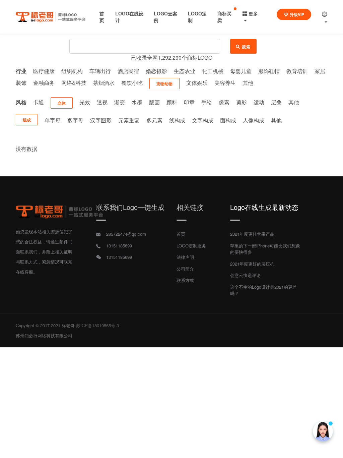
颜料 (171, 102)
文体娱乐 (197, 83)
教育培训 (297, 71)
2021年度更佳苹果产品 (252, 234)
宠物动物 (164, 83)
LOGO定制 (197, 16)
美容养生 (225, 83)
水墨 (137, 102)
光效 (84, 102)
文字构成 (202, 120)
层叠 (276, 102)
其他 (248, 83)
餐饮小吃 (132, 83)
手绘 (206, 102)
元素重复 (129, 120)
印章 (189, 102)
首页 (101, 16)
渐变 (119, 102)
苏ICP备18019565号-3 (97, 325)
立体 (62, 103)
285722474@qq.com (126, 234)
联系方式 (185, 280)
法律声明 (185, 257)
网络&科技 (73, 83)
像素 (224, 102)
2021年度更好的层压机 (252, 264)
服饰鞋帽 (269, 71)
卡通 (38, 102)
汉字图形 (101, 120)
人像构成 (253, 120)
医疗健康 (44, 71)
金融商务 (44, 83)
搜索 (246, 47)
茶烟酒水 (104, 83)
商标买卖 (224, 16)
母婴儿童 (241, 71)
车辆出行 (100, 71)
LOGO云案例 (165, 16)
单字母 (53, 120)
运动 (259, 102)
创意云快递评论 (245, 275)
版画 (154, 102)
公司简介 (185, 269)
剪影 (241, 102)
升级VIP (297, 14)
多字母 (75, 120)
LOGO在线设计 (129, 16)
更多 (253, 13)
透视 (102, 102)
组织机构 (72, 71)
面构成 (228, 120)
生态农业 (184, 71)
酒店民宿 (128, 71)
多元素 (154, 120)
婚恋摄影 (156, 71)
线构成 (177, 120)
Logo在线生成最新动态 (264, 207)
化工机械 (212, 71)
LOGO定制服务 (191, 245)
